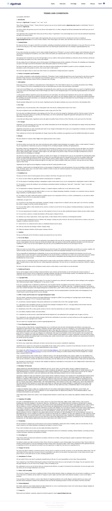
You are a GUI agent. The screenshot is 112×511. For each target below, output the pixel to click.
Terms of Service (51, 505)
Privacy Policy (60, 505)
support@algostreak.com (59, 503)
